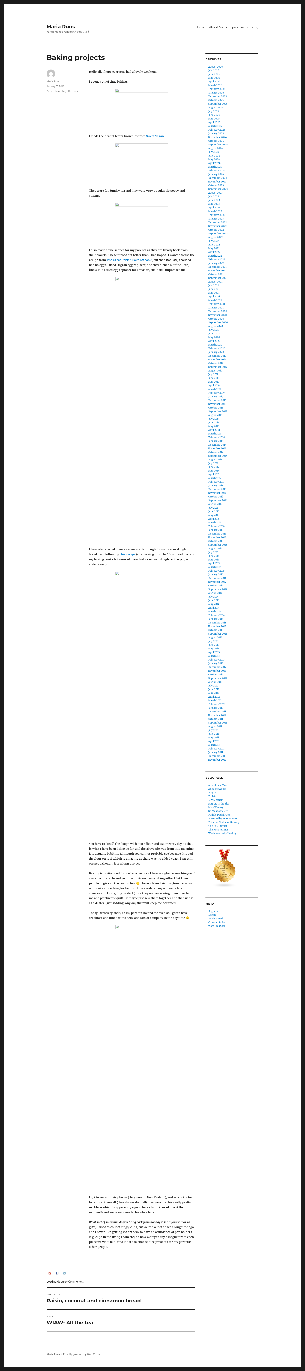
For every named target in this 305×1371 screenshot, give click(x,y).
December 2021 (217, 266)
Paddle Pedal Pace (219, 814)
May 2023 (214, 203)
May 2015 (213, 559)
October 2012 (215, 674)
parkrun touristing (245, 27)
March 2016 (214, 522)
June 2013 (213, 644)
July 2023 (213, 196)
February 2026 (216, 89)
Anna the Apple (217, 788)
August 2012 (215, 681)
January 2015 (215, 574)
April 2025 (214, 122)
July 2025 (213, 111)
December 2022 (217, 222)
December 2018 (217, 400)
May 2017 (213, 470)
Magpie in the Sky (218, 803)
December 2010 (217, 756)
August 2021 (215, 281)
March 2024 (215, 166)
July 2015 (213, 552)
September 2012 (217, 678)
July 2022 (213, 240)
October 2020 (216, 318)
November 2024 (217, 137)
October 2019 (215, 363)
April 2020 (214, 341)
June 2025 (214, 114)
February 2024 (216, 170)
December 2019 (217, 355)
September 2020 (218, 322)
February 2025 (216, 129)
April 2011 (213, 741)
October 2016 (215, 496)
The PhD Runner (217, 825)
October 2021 (215, 274)
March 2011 (214, 744)
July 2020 (213, 329)
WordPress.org (217, 926)
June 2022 (214, 244)
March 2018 (215, 433)
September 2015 (217, 544)
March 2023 (215, 211)
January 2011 (215, 752)
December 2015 (217, 533)
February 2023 (216, 215)
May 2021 (213, 292)
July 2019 (213, 374)
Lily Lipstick (215, 800)
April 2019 (214, 385)
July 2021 (213, 285)
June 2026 (214, 74)
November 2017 (217, 448)
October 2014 (215, 585)
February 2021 (216, 303)
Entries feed (215, 918)
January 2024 (216, 174)
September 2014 (217, 589)
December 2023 (217, 177)
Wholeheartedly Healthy (222, 833)
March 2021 (215, 300)
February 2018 (216, 437)
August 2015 (215, 548)
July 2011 (213, 730)
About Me (216, 27)
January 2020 (216, 352)
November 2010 (217, 759)
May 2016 (213, 515)
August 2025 (215, 107)
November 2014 (217, 581)
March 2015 (214, 567)
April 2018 (214, 429)
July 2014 (213, 596)
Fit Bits (212, 796)
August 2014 (215, 593)
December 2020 (217, 311)
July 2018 (213, 418)
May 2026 (214, 77)
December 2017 (217, 444)
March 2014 (215, 611)
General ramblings (57, 91)
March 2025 (215, 126)
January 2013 (215, 663)
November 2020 (217, 315)
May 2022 (214, 248)
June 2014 (213, 600)
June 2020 (214, 333)
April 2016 (214, 518)
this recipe (127, 554)
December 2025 (217, 96)
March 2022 (215, 255)
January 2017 (215, 485)
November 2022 (217, 226)
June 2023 (214, 200)
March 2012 (215, 700)
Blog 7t (212, 792)
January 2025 (216, 133)
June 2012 (213, 689)
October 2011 (215, 719)
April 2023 (214, 207)
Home (200, 27)
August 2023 (215, 192)
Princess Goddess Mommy (224, 822)
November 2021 (217, 270)
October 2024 (216, 140)
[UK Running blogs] (231, 869)
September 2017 (217, 455)
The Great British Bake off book (129, 260)
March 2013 (215, 656)
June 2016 (213, 511)
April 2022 (214, 252)
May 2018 (213, 426)
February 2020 (216, 348)
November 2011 (217, 715)
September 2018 (217, 411)
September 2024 (218, 144)
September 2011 (217, 722)
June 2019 (213, 378)
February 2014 (216, 615)
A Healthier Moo (217, 785)
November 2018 (217, 404)
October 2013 (215, 630)
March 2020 (215, 344)
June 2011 (213, 733)
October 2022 (216, 229)
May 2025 (214, 118)
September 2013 (217, 633)
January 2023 (216, 218)
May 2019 (213, 381)
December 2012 (217, 667)
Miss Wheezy (215, 807)
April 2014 (214, 607)
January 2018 (215, 441)
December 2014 (217, 578)
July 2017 (213, 463)
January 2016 (215, 530)
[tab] (50, 1273)
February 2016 (216, 526)
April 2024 (214, 163)
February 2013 (216, 659)
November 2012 (217, 670)
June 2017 (213, 467)
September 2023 (218, 189)
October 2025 (216, 100)
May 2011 (213, 737)
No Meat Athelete (218, 811)
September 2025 (218, 103)
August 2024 (215, 148)
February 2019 (216, 392)
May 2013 (213, 648)
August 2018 (215, 415)
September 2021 (217, 278)
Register (213, 911)
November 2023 (217, 181)
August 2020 (215, 326)
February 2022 (216, 259)
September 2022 (218, 233)
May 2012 (213, 693)
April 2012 (214, 696)
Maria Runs (61, 26)
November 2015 (217, 537)
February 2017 (216, 481)
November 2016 (217, 492)
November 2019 (217, 359)
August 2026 (215, 66)
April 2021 (214, 296)
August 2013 (215, 637)
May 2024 (214, 159)
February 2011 (216, 748)
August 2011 (215, 726)
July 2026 (213, 70)
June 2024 (214, 155)
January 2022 (216, 263)
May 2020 (214, 337)
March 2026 (215, 85)
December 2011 (217, 711)
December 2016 (217, 489)
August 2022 (215, 237)
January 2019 (215, 396)
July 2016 (213, 507)
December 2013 (217, 622)
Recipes (73, 91)
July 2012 (213, 685)
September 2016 (217, 500)
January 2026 (216, 92)
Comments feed (217, 922)
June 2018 (213, 422)
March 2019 (214, 389)
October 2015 (215, 541)
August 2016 (215, 504)
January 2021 (215, 307)
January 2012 (215, 707)
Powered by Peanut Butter (223, 818)
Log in (212, 914)
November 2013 (217, 626)
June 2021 (214, 289)
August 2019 (215, 370)
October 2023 (216, 185)
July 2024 (213, 152)
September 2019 (217, 366)
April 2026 (214, 81)
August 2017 (215, 459)
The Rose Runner (218, 829)
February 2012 (216, 704)
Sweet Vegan (155, 136)
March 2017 (214, 478)
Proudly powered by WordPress (81, 1354)
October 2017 (215, 452)
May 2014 (213, 604)
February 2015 (216, 570)
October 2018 (215, 407)
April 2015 (214, 563)
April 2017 (213, 474)
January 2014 (215, 618)
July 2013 (213, 641)
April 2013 (214, 652)
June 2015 (213, 555)
